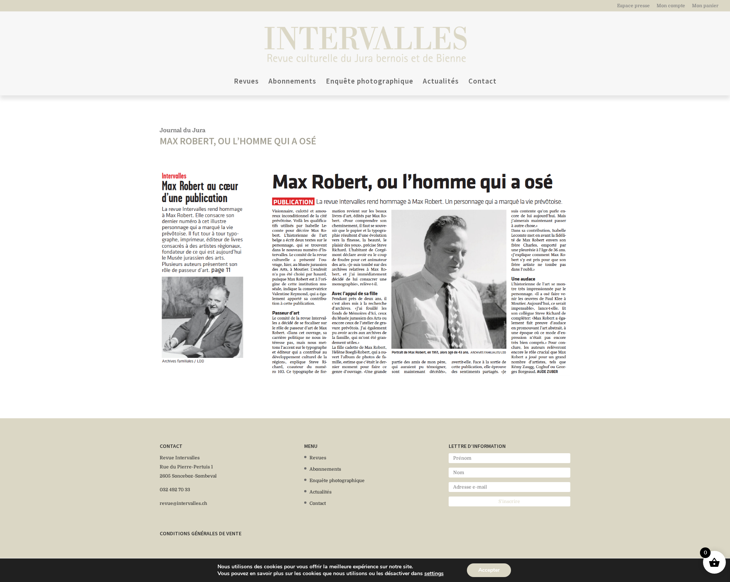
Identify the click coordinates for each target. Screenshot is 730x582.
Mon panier (705, 5)
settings (434, 573)
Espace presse (633, 5)
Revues (246, 81)
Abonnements (292, 81)
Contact (482, 81)
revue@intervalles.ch (183, 503)
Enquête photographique (369, 81)
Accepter (489, 570)
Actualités (441, 81)
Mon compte (671, 5)
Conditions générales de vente (200, 533)
